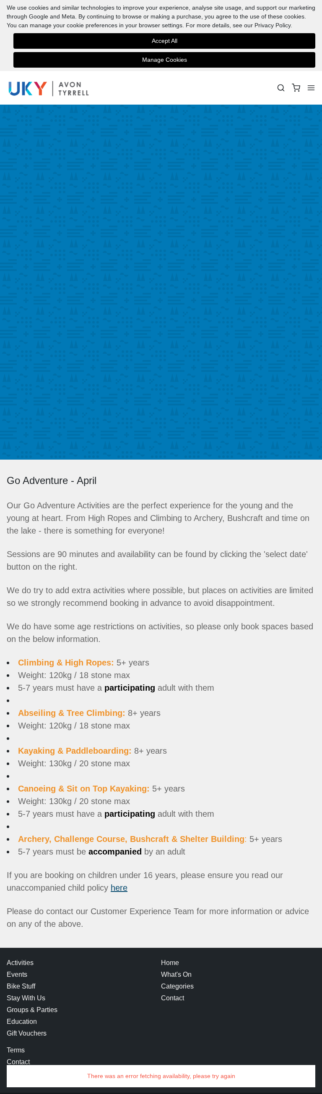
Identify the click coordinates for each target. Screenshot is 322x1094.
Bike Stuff (21, 986)
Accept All (164, 40)
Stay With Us (26, 998)
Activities (20, 962)
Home (170, 962)
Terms (16, 1050)
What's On (176, 974)
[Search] (280, 87)
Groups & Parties (32, 1009)
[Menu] (311, 87)
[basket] (296, 87)
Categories (177, 986)
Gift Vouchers (27, 1033)
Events (17, 974)
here (119, 887)
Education (22, 1021)
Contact (172, 998)
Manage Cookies (164, 59)
